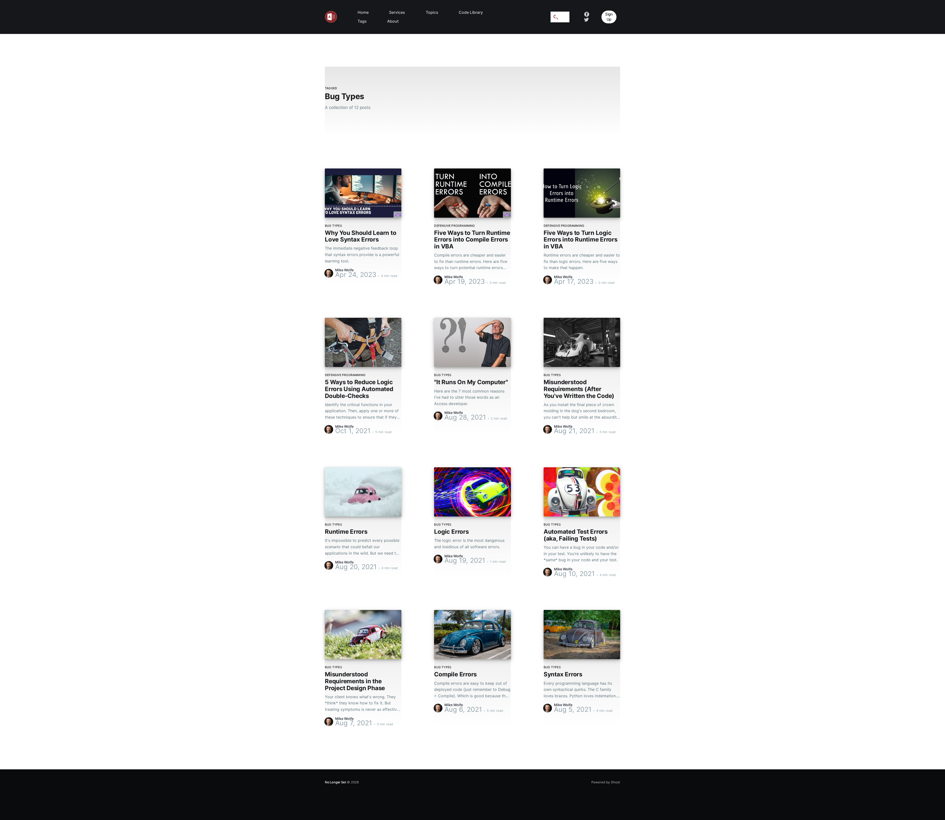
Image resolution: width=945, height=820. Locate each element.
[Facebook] (586, 14)
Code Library (471, 12)
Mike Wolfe (344, 270)
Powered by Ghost (605, 782)
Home (363, 12)
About (393, 21)
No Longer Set (335, 782)
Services (397, 12)
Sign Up (609, 17)
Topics (432, 12)
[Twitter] (586, 19)
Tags (362, 21)
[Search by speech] (556, 17)
